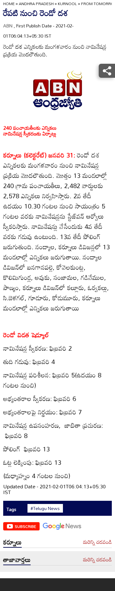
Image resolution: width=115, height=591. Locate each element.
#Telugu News (45, 508)
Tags (11, 509)
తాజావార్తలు (17, 559)
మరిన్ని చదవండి (97, 542)
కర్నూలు (12, 542)
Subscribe (25, 526)
